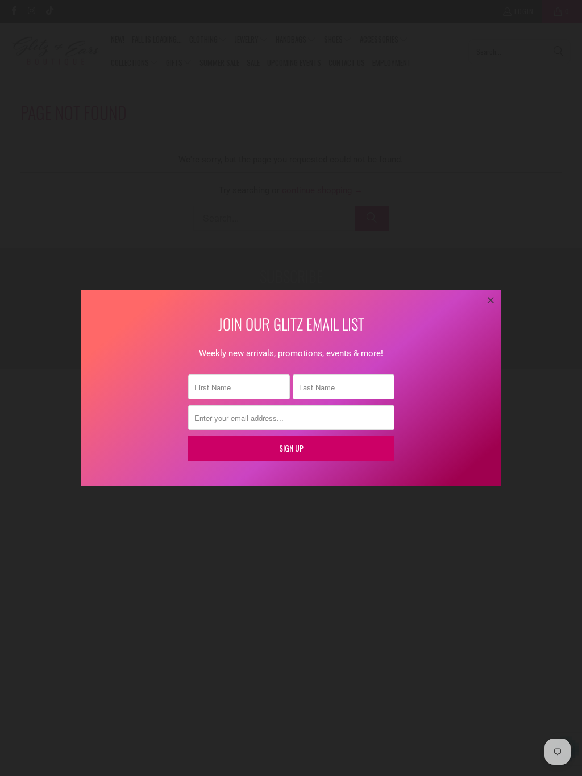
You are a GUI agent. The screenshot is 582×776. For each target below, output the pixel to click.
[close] (491, 300)
